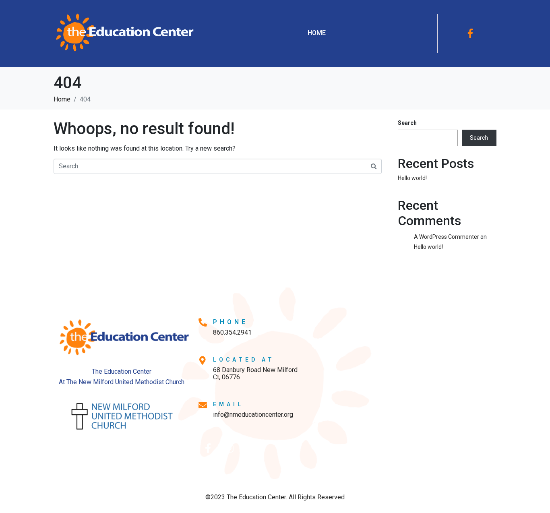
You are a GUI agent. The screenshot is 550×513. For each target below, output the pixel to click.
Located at (244, 359)
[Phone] (202, 322)
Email (228, 404)
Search (407, 123)
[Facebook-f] (470, 33)
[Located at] (202, 360)
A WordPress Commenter (446, 237)
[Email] (202, 405)
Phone (230, 322)
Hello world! (412, 178)
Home (317, 33)
